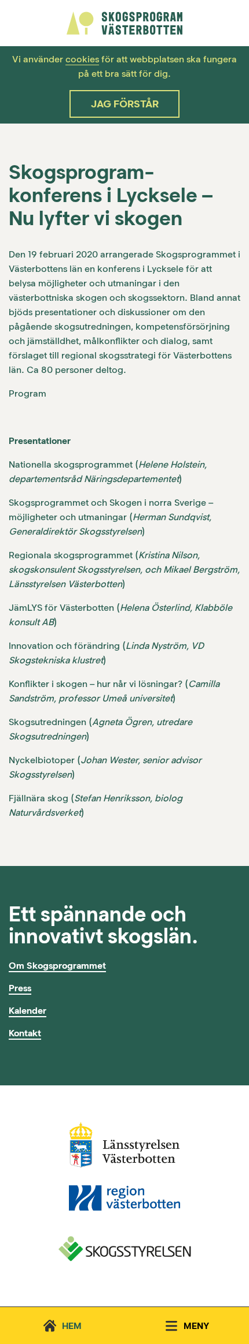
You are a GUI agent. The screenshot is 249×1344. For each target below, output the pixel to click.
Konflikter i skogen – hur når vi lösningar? (95, 683)
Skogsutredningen (47, 721)
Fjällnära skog (38, 798)
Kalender (27, 1010)
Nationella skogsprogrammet (71, 464)
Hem (72, 1325)
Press (20, 988)
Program (27, 393)
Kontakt (25, 1033)
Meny (196, 1325)
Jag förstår (125, 104)
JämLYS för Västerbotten (61, 607)
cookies (82, 59)
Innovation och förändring (64, 645)
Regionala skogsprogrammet (71, 555)
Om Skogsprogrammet (57, 965)
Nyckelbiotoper (42, 760)
